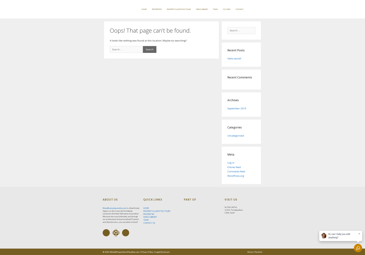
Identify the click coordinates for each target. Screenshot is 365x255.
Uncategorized (235, 135)
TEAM (215, 9)
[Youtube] (125, 232)
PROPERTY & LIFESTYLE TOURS (179, 9)
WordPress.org (235, 175)
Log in (230, 162)
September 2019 (236, 108)
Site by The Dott (254, 252)
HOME (144, 9)
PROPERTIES (157, 9)
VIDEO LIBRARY (202, 9)
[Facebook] (106, 232)
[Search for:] (126, 49)
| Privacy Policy (146, 252)
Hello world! (234, 58)
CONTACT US (149, 223)
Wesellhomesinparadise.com (114, 208)
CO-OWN (226, 9)
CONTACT (240, 9)
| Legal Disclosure (162, 252)
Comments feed (236, 171)
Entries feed (234, 167)
